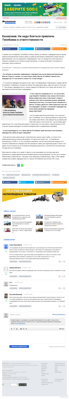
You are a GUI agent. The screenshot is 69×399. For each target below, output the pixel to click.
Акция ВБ (46, 27)
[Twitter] (43, 22)
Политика (12, 27)
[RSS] (35, 22)
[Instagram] (47, 22)
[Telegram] (49, 22)
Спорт (33, 27)
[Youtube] (45, 22)
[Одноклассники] (41, 22)
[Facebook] (39, 22)
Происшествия (39, 27)
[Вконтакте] (37, 22)
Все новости (6, 27)
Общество (23, 27)
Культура (29, 27)
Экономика (18, 27)
